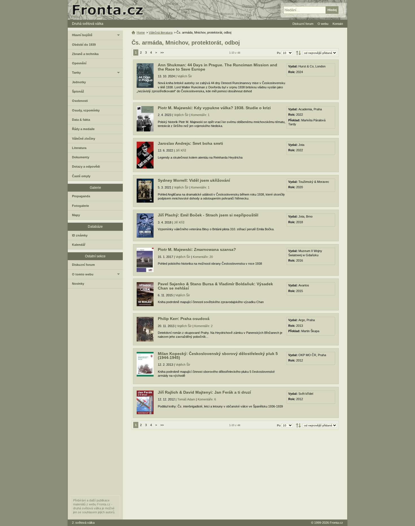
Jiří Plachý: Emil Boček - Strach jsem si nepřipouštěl (208, 215)
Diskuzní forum (83, 264)
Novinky (78, 283)
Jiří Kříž (181, 150)
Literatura (79, 148)
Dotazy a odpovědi (86, 166)
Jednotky (79, 82)
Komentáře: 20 (203, 256)
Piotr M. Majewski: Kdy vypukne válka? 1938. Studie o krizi (214, 108)
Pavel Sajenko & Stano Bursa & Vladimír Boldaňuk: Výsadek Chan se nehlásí (215, 286)
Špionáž (78, 91)
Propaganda (81, 196)
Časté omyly (81, 176)
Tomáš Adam (186, 399)
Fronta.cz (336, 522)
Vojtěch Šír (184, 76)
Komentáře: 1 (200, 115)
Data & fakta (81, 119)
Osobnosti (80, 100)
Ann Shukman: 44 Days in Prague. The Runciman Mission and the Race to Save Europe (217, 67)
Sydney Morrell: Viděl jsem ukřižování (194, 180)
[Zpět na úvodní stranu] (110, 10)
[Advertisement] (235, 474)
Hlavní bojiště (82, 35)
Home (141, 32)
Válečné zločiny (83, 138)
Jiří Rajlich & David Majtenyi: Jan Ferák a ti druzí (204, 392)
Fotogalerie (80, 205)
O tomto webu (82, 274)
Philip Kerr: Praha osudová (183, 319)
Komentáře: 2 (203, 326)
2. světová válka (83, 522)
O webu (323, 23)
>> (162, 52)
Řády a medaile (83, 129)
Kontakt (338, 23)
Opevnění (79, 63)
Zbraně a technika (85, 54)
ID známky (80, 235)
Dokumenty (80, 157)
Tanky (76, 72)
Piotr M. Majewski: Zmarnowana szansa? (197, 249)
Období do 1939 (84, 44)
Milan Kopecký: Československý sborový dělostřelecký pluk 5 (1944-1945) (218, 356)
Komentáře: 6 (207, 399)
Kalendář (78, 244)
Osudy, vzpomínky (86, 110)
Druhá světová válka (87, 24)
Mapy (76, 215)
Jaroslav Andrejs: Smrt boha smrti (190, 143)
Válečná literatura (160, 32)
